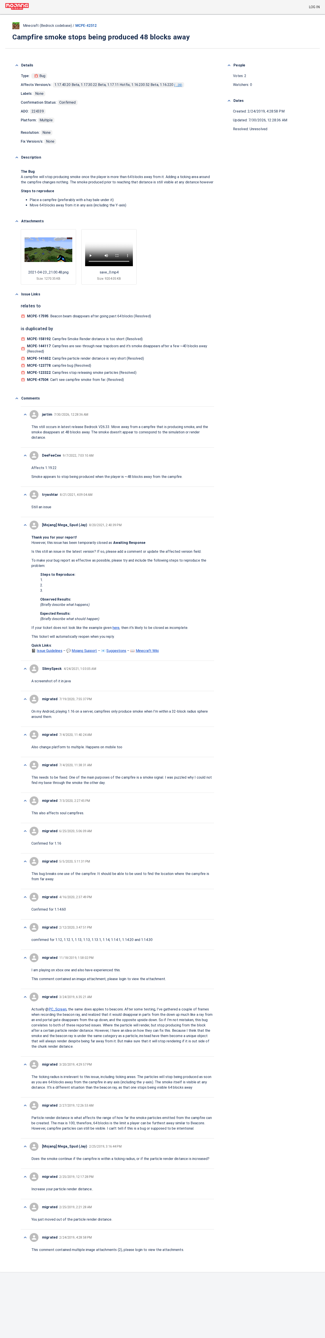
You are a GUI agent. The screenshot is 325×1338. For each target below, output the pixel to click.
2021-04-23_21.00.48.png (48, 272)
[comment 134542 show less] (25, 1176)
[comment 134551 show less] (25, 831)
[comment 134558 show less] (25, 494)
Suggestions (116, 651)
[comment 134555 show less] (25, 699)
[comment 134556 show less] (25, 668)
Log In (314, 7)
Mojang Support (84, 651)
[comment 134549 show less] (25, 897)
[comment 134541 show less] (25, 1207)
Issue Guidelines (49, 651)
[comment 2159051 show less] (25, 414)
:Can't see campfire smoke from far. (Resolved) (75, 380)
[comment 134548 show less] (25, 927)
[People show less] (229, 65)
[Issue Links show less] (16, 294)
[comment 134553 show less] (25, 765)
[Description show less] (16, 157)
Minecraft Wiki (147, 651)
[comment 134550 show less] (25, 861)
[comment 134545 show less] (25, 1064)
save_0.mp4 (109, 272)
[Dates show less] (229, 100)
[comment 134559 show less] (25, 455)
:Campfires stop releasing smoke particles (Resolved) (81, 372)
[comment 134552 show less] (25, 800)
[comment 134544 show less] (25, 1105)
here (116, 628)
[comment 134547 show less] (25, 957)
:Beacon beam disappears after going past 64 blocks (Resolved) (89, 316)
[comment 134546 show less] (25, 997)
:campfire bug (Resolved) (59, 365)
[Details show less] (16, 65)
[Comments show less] (16, 398)
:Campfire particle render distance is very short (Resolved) (85, 358)
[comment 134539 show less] (25, 1237)
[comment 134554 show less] (25, 734)
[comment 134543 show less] (25, 1146)
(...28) (178, 85)
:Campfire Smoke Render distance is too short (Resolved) (85, 339)
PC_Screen (58, 1009)
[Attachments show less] (16, 221)
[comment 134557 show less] (25, 525)
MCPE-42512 (86, 25)
